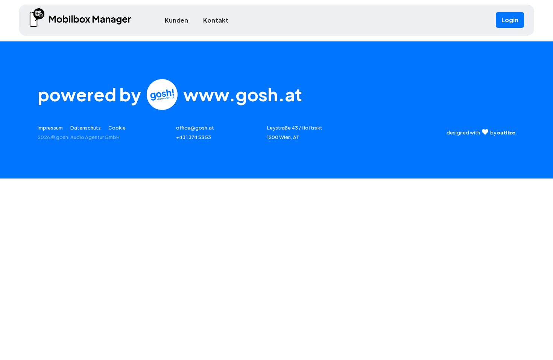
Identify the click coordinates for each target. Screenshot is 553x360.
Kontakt (215, 20)
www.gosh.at (242, 94)
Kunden (176, 20)
